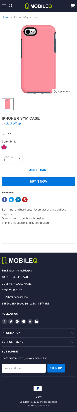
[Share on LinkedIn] (18, 199)
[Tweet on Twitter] (11, 199)
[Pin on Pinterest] (25, 199)
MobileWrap (13, 123)
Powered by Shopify (39, 405)
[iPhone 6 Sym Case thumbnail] (7, 104)
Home (5, 17)
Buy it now (38, 181)
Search (38, 396)
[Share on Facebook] (4, 199)
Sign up (56, 368)
